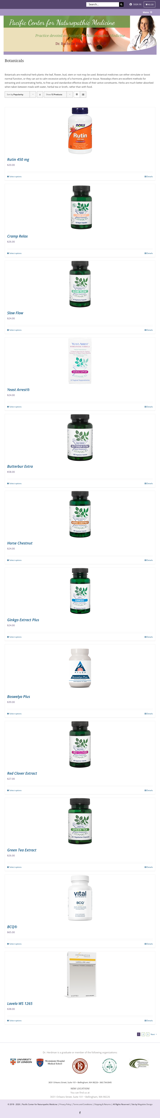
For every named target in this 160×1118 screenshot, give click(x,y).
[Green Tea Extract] (80, 821)
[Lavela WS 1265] (80, 974)
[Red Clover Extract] (80, 744)
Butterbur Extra (20, 466)
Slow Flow (15, 312)
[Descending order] (40, 94)
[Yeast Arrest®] (80, 360)
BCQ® (12, 926)
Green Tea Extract (21, 849)
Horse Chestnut (19, 543)
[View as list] (83, 94)
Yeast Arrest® (18, 389)
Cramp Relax (17, 236)
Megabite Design (145, 1104)
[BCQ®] (80, 898)
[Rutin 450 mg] (80, 130)
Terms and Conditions (82, 1104)
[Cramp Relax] (80, 207)
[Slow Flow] (80, 284)
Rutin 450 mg (18, 159)
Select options (15, 176)
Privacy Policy (65, 1104)
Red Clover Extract (22, 773)
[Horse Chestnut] (80, 514)
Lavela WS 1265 (19, 1003)
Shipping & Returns (102, 1104)
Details (150, 176)
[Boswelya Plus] (80, 667)
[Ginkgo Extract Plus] (80, 591)
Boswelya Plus (18, 696)
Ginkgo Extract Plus (23, 619)
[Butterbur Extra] (80, 437)
